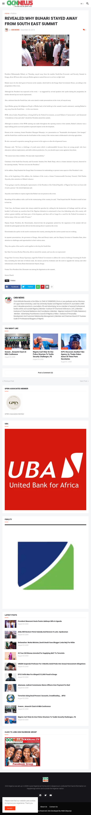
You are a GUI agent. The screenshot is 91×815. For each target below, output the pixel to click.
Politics (13, 13)
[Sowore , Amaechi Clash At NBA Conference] (10, 709)
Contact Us (53, 807)
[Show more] (52, 287)
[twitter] (45, 795)
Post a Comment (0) (45, 373)
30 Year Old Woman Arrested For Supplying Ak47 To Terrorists (41, 653)
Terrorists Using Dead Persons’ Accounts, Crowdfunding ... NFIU (41, 696)
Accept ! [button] (10, 808)
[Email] (47, 287)
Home (7, 13)
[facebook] (40, 795)
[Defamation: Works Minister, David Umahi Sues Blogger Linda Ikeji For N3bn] (10, 645)
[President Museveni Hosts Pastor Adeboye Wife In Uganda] (10, 624)
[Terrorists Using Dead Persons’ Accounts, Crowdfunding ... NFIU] (10, 698)
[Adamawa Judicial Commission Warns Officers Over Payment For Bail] (10, 688)
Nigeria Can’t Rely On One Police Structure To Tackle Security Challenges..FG (43, 354)
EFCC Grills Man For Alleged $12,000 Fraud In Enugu (37, 674)
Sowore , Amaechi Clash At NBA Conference (15, 353)
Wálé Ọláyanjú (66, 811)
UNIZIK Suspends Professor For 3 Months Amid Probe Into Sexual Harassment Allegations (51, 664)
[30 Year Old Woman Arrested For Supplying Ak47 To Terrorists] (10, 656)
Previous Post (9, 381)
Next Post (83, 381)
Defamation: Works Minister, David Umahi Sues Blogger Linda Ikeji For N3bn (46, 642)
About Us (43, 807)
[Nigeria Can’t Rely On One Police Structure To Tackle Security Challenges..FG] (10, 720)
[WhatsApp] (38, 287)
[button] (3, 4)
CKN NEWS (19, 297)
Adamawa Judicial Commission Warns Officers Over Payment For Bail (44, 685)
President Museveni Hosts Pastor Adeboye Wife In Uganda (40, 621)
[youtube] (51, 795)
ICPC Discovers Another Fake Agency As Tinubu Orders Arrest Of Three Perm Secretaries (72, 355)
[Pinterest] (43, 287)
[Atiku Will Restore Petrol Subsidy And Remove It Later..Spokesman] (10, 634)
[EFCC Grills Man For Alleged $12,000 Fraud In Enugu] (10, 677)
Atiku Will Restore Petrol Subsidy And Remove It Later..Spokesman (43, 632)
